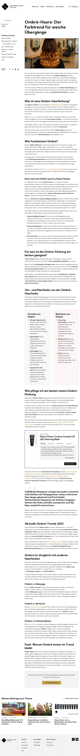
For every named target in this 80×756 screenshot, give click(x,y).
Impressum (49, 742)
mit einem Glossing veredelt (53, 169)
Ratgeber (37, 739)
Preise (42, 6)
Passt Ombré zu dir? (9, 44)
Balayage (33, 117)
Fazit (3, 60)
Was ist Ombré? (6, 38)
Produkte (50, 6)
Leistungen (59, 6)
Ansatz (58, 147)
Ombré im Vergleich (8, 57)
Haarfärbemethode (56, 105)
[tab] (43, 443)
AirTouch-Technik (36, 607)
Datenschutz (50, 745)
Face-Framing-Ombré (54, 542)
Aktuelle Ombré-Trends (9, 54)
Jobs (23, 750)
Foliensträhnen (32, 624)
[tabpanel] (58, 452)
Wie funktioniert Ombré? (9, 41)
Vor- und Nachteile (7, 46)
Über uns (35, 6)
